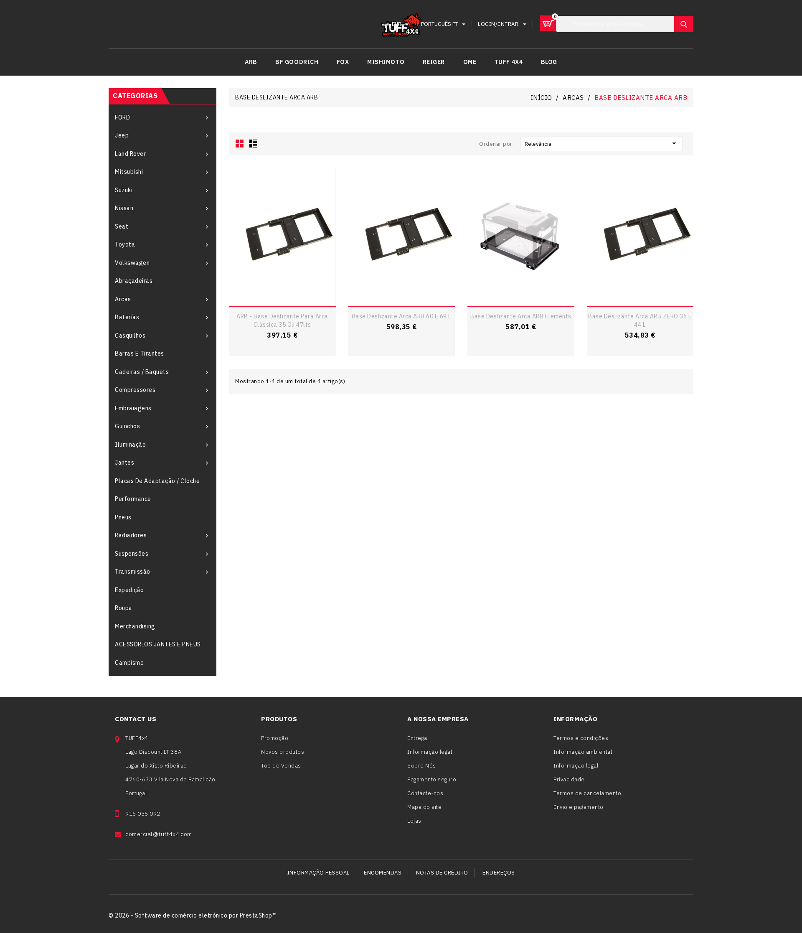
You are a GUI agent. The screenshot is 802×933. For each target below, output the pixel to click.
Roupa (123, 608)
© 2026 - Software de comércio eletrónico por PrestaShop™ (192, 915)
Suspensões (131, 553)
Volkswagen (132, 263)
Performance (133, 499)
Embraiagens (133, 408)
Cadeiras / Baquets (142, 372)
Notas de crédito (442, 872)
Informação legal (429, 751)
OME (470, 62)
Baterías (127, 317)
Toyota (125, 244)
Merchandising (135, 626)
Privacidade (569, 779)
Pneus (123, 517)
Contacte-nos (425, 793)
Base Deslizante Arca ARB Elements (520, 316)
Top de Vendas (281, 765)
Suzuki (123, 190)
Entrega (417, 738)
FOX (343, 62)
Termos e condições (580, 738)
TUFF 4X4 (509, 62)
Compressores (135, 390)
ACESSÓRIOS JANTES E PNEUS (158, 644)
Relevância (601, 143)
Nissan (124, 208)
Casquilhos (130, 335)
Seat (121, 226)
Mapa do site (424, 807)
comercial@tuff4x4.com (158, 834)
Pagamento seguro (431, 779)
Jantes (124, 462)
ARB (251, 62)
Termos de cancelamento (587, 793)
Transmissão (132, 571)
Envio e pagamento (578, 807)
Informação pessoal (318, 872)
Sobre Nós (421, 765)
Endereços (498, 872)
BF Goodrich (296, 62)
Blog (549, 62)
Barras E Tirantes (139, 353)
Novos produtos (282, 751)
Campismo (129, 662)
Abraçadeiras (133, 281)
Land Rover (130, 154)
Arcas (123, 299)
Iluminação (130, 444)
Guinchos (127, 426)
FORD (122, 117)
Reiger (434, 62)
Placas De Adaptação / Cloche (157, 481)
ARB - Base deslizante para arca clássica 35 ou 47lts (282, 320)
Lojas (414, 820)
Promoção (274, 738)
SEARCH (683, 24)
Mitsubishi (129, 171)
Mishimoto (385, 62)
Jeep (122, 135)
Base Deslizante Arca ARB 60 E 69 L (402, 316)
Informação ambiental (582, 751)
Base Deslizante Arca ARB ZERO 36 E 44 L (640, 320)
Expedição (129, 590)
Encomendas (382, 872)
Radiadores (131, 535)
